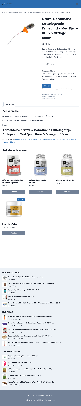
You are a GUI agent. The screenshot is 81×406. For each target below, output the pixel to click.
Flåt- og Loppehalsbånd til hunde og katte (13, 181)
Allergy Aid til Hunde (65, 180)
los (54, 98)
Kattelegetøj (12, 12)
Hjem (4, 12)
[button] (36, 17)
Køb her (47, 86)
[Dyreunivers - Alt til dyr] (7, 4)
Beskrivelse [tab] (9, 104)
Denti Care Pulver (10, 224)
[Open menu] (77, 3)
